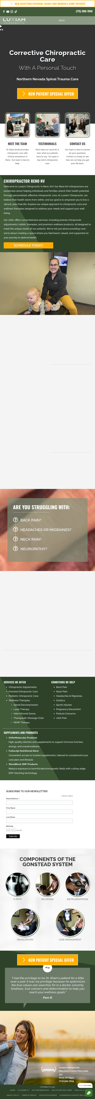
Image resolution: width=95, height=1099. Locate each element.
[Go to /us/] (17, 139)
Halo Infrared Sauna (25, 713)
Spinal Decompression (26, 704)
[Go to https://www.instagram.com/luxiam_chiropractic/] (11, 12)
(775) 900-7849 (84, 11)
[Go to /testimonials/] (47, 139)
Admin (12, 1090)
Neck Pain (61, 691)
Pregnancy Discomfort (68, 709)
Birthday (9, 826)
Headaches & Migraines (69, 696)
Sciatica (60, 700)
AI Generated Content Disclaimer (74, 1095)
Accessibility (23, 1090)
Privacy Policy (13, 1095)
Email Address (13, 798)
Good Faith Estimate (48, 1095)
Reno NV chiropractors (71, 186)
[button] (28, 245)
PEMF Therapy (22, 722)
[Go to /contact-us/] (77, 139)
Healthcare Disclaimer (61, 1090)
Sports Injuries (64, 704)
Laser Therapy (21, 709)
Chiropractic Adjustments (23, 687)
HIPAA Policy (79, 1090)
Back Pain (61, 687)
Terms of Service (29, 1095)
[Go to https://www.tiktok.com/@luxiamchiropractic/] (15, 12)
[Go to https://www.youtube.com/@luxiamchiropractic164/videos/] (7, 12)
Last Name (10, 817)
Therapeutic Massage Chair (29, 718)
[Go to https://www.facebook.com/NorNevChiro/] (3, 12)
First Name (10, 808)
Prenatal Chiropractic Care (23, 691)
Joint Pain (61, 718)
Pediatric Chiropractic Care (23, 696)
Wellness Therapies (19, 700)
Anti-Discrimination (40, 1090)
